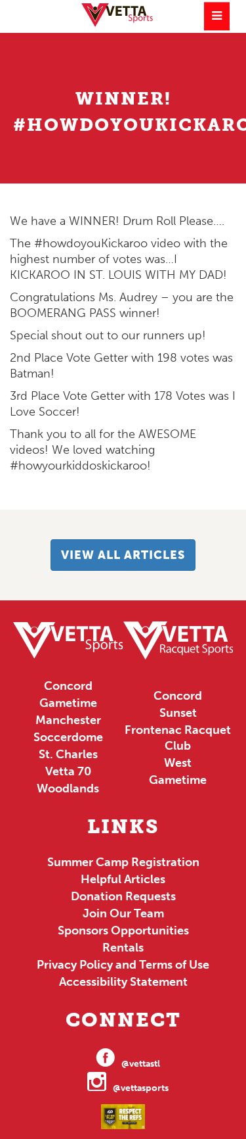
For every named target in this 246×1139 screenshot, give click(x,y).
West (178, 763)
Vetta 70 (68, 771)
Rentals (123, 947)
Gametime (68, 703)
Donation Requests (123, 896)
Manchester (68, 720)
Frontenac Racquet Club (178, 738)
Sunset (178, 713)
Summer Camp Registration (123, 862)
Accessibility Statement (123, 982)
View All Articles (123, 555)
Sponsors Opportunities (123, 930)
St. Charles (68, 754)
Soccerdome (68, 737)
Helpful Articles (123, 879)
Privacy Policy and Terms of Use (123, 964)
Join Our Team (123, 913)
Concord (68, 686)
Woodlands (68, 788)
